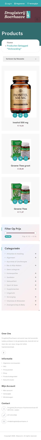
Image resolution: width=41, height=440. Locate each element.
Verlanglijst (33, 4)
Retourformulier (8, 380)
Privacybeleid (8, 370)
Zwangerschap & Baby (16, 305)
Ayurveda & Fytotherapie (17, 262)
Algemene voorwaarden (11, 363)
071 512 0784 (12, 415)
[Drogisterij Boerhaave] (17, 14)
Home (10, 42)
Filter (8, 236)
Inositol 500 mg (20, 122)
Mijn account (7, 390)
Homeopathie (12, 273)
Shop (5, 373)
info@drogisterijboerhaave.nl (17, 421)
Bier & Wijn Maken (14, 265)
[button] (15, 115)
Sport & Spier (12, 285)
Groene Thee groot (20, 165)
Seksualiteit (12, 281)
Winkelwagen (8, 397)
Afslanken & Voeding (15, 254)
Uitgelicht (11, 293)
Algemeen (11, 258)
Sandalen (10, 277)
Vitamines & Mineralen (16, 301)
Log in (9, 4)
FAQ (4, 366)
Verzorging (11, 297)
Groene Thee (20, 209)
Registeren (20, 4)
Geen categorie (13, 269)
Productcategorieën (10, 376)
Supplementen (13, 289)
